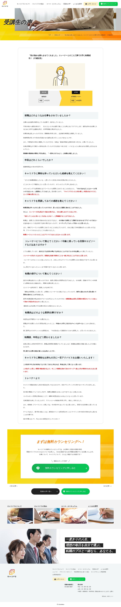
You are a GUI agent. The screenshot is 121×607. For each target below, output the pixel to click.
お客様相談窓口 (57, 574)
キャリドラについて (23, 4)
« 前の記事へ (13, 486)
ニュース (55, 572)
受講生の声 (67, 4)
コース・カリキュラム (54, 4)
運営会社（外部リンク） (108, 596)
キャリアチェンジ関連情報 (98, 572)
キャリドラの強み (38, 4)
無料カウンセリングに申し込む (66, 468)
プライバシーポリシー (66, 572)
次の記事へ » (107, 486)
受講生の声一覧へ (49, 491)
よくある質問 (77, 4)
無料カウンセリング (109, 4)
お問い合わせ (92, 4)
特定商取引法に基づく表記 (81, 572)
